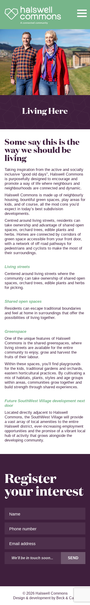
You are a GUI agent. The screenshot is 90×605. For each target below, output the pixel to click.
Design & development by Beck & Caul (45, 598)
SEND (73, 558)
